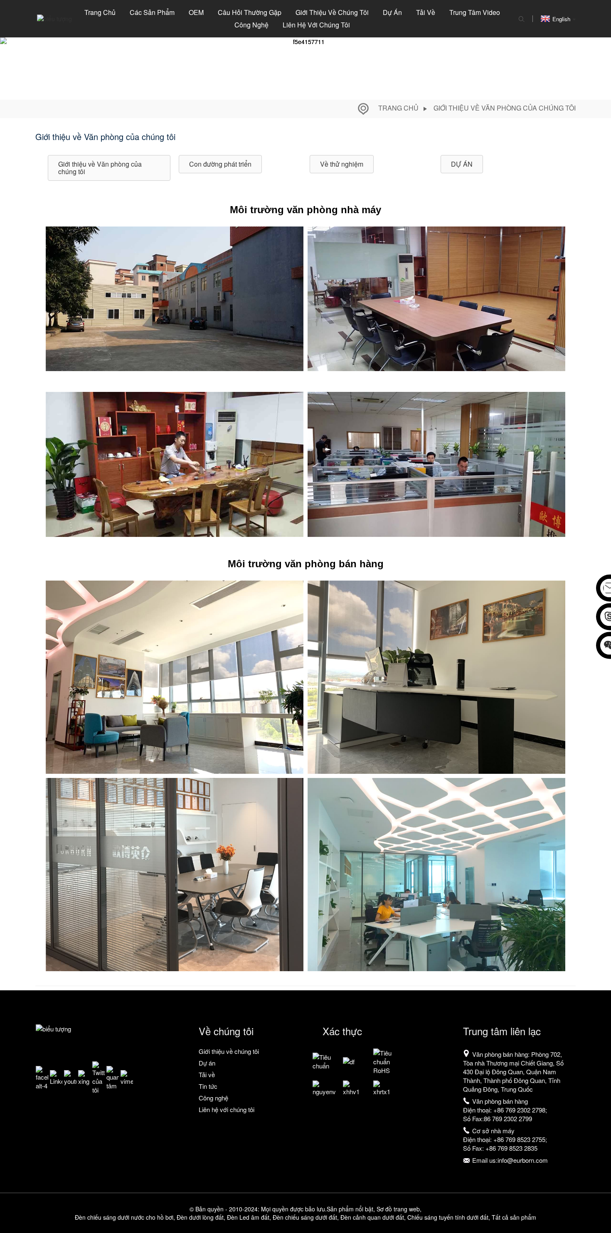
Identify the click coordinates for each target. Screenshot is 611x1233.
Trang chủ (100, 12)
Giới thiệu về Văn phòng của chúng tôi (505, 108)
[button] (109, 168)
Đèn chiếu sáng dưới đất (305, 1217)
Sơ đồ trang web (398, 1209)
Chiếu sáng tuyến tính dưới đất (447, 1217)
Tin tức (208, 1086)
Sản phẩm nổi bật (350, 1209)
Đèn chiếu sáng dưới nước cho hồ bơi (124, 1217)
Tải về (425, 12)
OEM (196, 12)
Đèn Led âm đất (248, 1217)
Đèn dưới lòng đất (200, 1217)
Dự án (392, 12)
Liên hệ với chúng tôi (316, 25)
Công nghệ (251, 25)
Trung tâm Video (474, 12)
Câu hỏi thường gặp (249, 12)
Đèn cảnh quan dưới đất (372, 1217)
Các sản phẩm (152, 12)
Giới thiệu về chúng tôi (332, 12)
